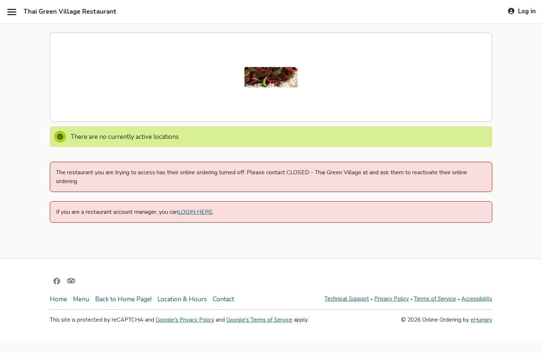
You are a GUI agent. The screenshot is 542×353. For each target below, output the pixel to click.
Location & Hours (182, 299)
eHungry (481, 319)
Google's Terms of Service (259, 319)
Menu (81, 299)
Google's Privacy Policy (185, 319)
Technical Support (346, 298)
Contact (223, 299)
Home (58, 299)
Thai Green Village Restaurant (70, 12)
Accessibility (476, 298)
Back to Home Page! (123, 299)
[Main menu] (12, 12)
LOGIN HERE (195, 212)
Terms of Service (435, 298)
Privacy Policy (391, 298)
